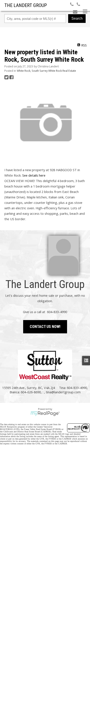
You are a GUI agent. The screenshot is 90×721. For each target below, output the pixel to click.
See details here (33, 175)
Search (77, 18)
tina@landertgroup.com (63, 392)
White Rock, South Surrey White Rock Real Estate (46, 71)
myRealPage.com (45, 414)
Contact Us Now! (45, 326)
